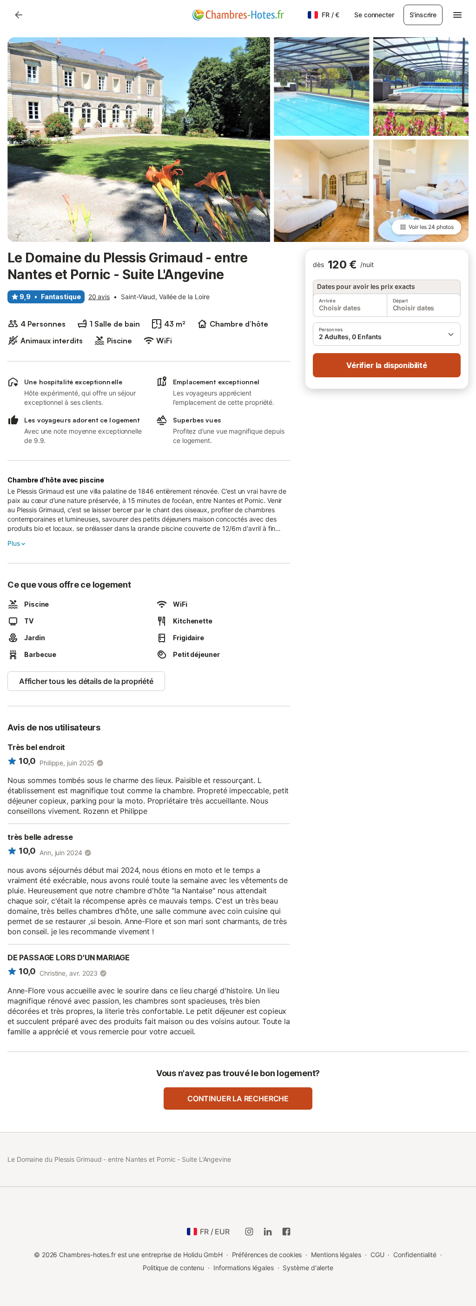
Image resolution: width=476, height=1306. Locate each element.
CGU (377, 1255)
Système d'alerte (308, 1268)
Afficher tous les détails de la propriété (86, 681)
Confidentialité (414, 1255)
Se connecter (374, 15)
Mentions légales (336, 1255)
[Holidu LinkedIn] (267, 1231)
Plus (13, 543)
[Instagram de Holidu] (249, 1231)
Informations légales (243, 1268)
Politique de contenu (173, 1268)
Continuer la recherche (238, 1098)
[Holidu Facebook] (286, 1231)
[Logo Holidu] (238, 15)
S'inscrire (423, 15)
